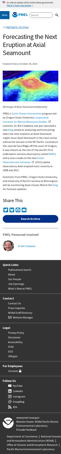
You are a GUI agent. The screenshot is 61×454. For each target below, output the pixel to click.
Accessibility (15, 342)
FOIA (11, 346)
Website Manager (23, 317)
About (11, 274)
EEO (10, 351)
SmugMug (18, 401)
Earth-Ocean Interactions (27, 113)
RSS (15, 407)
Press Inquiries (16, 308)
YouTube (18, 385)
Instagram (19, 396)
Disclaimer (14, 337)
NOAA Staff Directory (20, 312)
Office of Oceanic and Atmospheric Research (32, 444)
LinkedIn (18, 391)
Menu (4, 15)
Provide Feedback (26, 429)
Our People (14, 279)
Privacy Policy (16, 332)
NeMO (51, 154)
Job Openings (16, 283)
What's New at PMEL (20, 288)
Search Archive (30, 219)
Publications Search (19, 269)
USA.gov (12, 356)
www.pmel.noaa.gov (27, 417)
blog (10, 129)
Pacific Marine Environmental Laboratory (31, 449)
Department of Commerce (22, 436)
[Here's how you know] (30, 4)
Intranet (13, 371)
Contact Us (14, 303)
